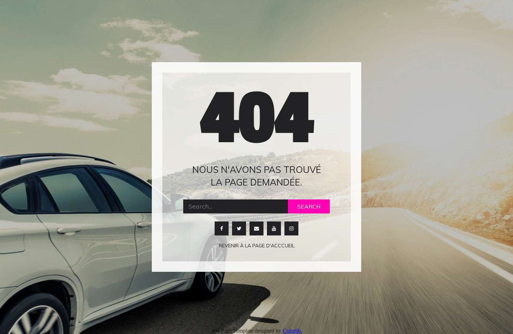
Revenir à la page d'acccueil (257, 245)
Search (308, 206)
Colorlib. (292, 331)
